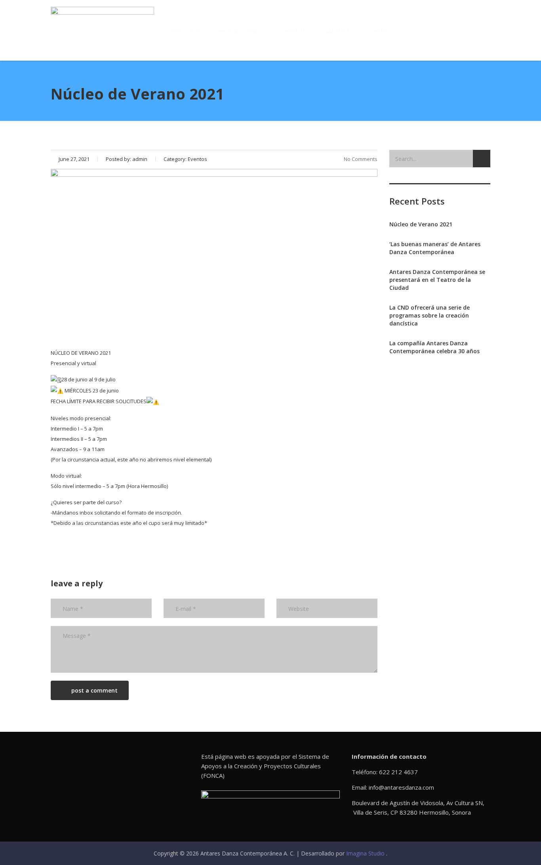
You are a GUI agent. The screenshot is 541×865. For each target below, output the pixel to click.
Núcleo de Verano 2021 (420, 224)
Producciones (240, 31)
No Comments (360, 159)
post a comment (94, 690)
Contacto (383, 31)
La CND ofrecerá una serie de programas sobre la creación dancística (429, 315)
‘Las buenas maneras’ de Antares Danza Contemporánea (434, 248)
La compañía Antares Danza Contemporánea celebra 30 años (434, 347)
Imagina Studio (366, 853)
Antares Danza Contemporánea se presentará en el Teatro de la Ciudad (437, 279)
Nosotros (185, 31)
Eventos (293, 31)
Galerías (336, 31)
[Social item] (426, 31)
